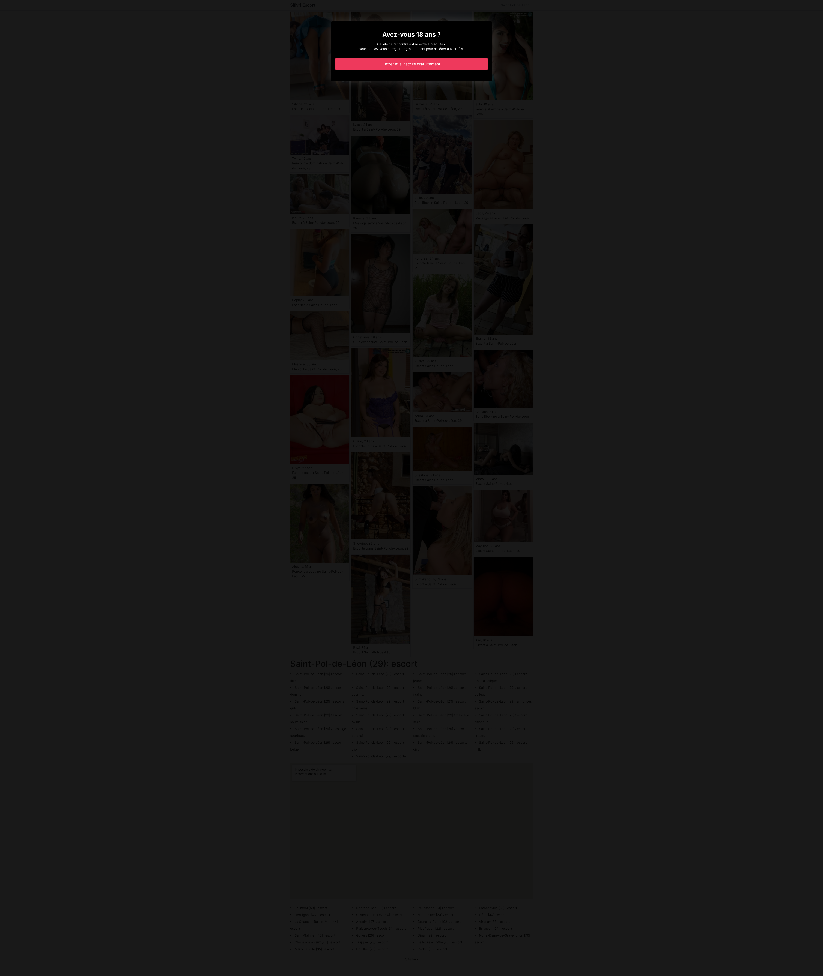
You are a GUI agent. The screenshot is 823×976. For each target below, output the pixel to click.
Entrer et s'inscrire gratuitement (411, 64)
